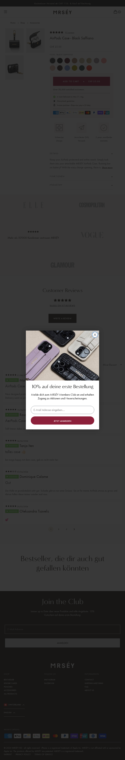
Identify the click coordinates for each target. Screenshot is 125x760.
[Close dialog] (95, 335)
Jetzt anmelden (62, 421)
